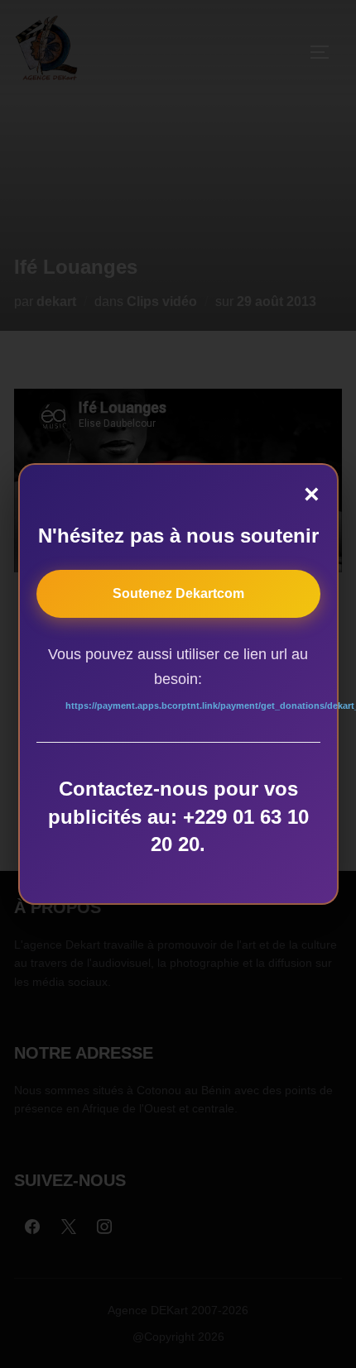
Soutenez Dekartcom (178, 593)
